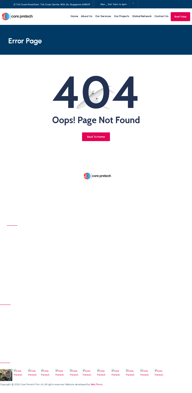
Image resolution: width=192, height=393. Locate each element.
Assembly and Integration (24, 270)
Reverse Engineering (21, 276)
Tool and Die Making (21, 265)
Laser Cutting (17, 244)
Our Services (103, 16)
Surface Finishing (19, 260)
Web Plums (97, 384)
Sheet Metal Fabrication (23, 239)
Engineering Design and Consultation (31, 249)
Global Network (142, 16)
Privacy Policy (7, 391)
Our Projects (121, 16)
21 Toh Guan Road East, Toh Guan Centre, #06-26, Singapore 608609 (52, 4)
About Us (86, 16)
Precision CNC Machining (23, 234)
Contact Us (161, 16)
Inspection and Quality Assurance (29, 281)
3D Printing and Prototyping (25, 255)
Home (74, 16)
